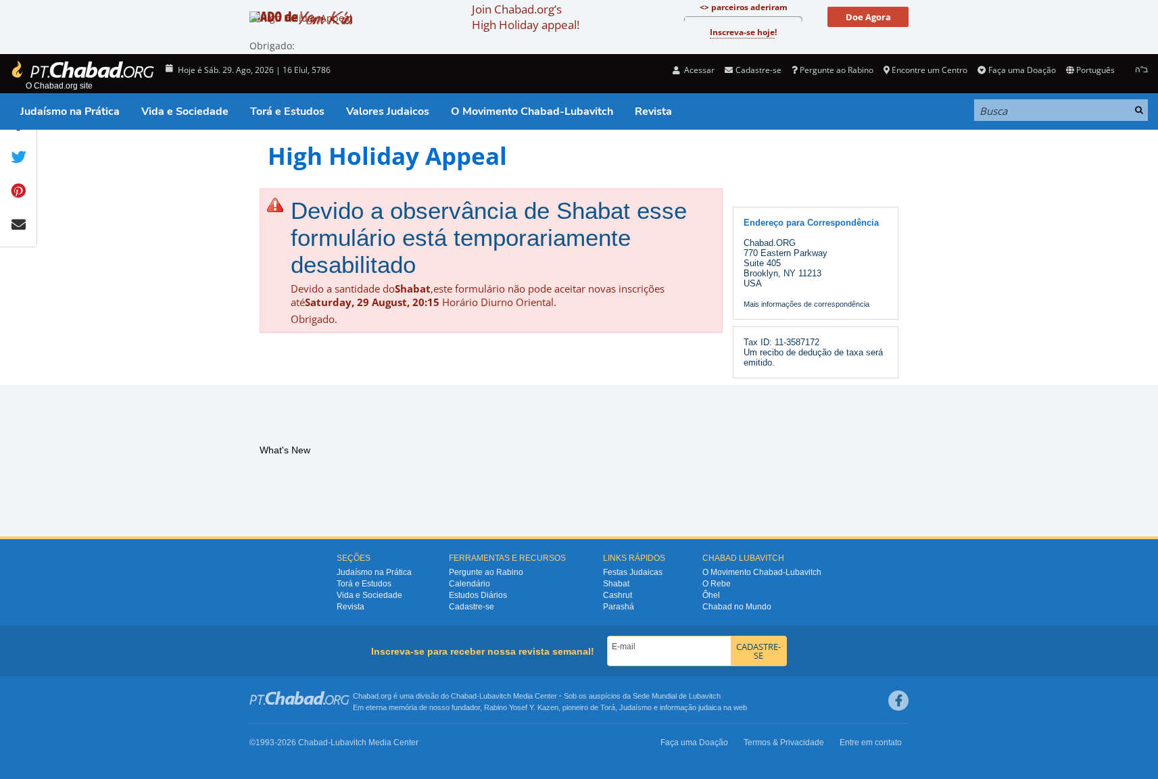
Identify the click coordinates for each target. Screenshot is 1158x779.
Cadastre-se (471, 606)
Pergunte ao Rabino (836, 70)
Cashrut (617, 595)
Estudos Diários (478, 595)
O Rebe (716, 583)
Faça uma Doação (1021, 70)
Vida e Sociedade (184, 111)
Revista (653, 111)
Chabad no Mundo (736, 606)
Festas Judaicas (632, 572)
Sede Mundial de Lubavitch (677, 696)
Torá (607, 707)
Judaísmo (635, 707)
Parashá (618, 606)
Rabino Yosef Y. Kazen (521, 707)
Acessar (698, 70)
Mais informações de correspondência (806, 304)
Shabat (616, 583)
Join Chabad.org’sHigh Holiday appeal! (525, 16)
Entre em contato (871, 742)
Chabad (464, 696)
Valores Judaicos (387, 111)
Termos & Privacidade (784, 742)
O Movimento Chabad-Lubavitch (532, 111)
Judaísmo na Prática (70, 111)
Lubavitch (495, 696)
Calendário (469, 583)
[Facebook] (898, 700)
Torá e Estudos (287, 111)
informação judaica (690, 707)
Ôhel (711, 595)
